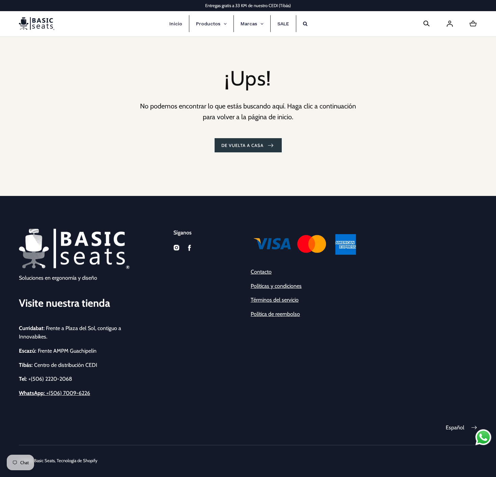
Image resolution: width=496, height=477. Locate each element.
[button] (426, 24)
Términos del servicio (275, 300)
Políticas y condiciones (276, 286)
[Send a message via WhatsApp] (483, 437)
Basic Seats (44, 460)
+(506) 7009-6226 (54, 393)
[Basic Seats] (36, 23)
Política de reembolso (275, 314)
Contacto (261, 272)
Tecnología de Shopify (77, 460)
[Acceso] (450, 24)
